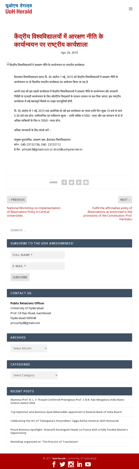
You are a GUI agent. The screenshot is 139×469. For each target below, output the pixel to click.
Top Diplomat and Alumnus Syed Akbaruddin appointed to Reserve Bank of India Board (66, 412)
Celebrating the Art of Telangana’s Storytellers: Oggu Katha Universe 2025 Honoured (64, 420)
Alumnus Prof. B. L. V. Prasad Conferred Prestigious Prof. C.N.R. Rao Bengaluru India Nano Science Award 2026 (67, 401)
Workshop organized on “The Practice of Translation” (44, 441)
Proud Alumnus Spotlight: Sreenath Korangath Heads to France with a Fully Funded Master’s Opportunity (69, 431)
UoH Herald (58, 458)
